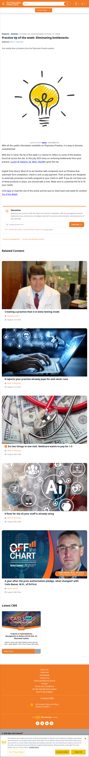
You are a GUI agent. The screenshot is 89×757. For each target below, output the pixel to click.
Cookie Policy (34, 747)
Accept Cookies (62, 752)
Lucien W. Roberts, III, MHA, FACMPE (28, 161)
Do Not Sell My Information (45, 689)
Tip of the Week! (9, 194)
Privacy (44, 683)
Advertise (44, 672)
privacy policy (48, 229)
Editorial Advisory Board (44, 680)
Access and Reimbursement (33, 239)
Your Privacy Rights (44, 692)
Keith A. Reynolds (14, 383)
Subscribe (75, 224)
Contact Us (44, 678)
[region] (44, 746)
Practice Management (11, 239)
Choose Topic (42, 10)
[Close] (85, 738)
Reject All (78, 752)
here (9, 190)
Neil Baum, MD (13, 316)
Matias (44, 143)
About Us (44, 669)
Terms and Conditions (44, 686)
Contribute (44, 675)
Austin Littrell (12, 588)
